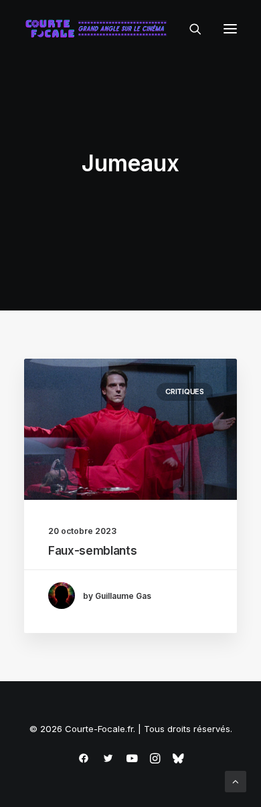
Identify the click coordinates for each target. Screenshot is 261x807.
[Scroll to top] (235, 780)
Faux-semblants (92, 550)
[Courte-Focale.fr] (99, 28)
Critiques (184, 391)
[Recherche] (189, 29)
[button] (230, 29)
